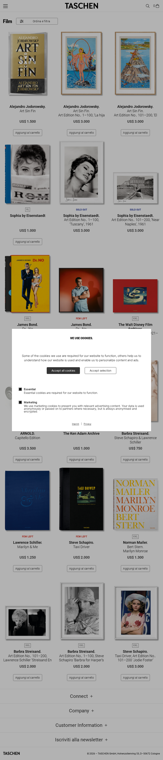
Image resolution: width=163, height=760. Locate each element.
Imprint (75, 424)
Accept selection (100, 370)
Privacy (87, 424)
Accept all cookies (63, 370)
